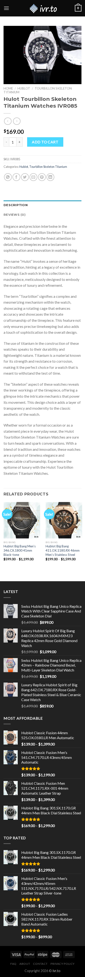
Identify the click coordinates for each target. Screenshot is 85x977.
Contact (40, 963)
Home (8, 88)
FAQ (13, 963)
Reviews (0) (15, 214)
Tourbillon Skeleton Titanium (48, 167)
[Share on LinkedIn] (50, 177)
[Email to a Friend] (33, 177)
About (24, 963)
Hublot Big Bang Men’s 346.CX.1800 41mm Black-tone (20, 550)
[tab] (42, 205)
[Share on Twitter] (25, 177)
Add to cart (45, 142)
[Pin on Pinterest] (42, 177)
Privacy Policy (63, 963)
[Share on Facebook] (16, 177)
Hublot (23, 88)
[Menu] (6, 8)
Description (16, 205)
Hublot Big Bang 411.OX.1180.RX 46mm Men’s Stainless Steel (63, 550)
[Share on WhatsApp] (8, 177)
